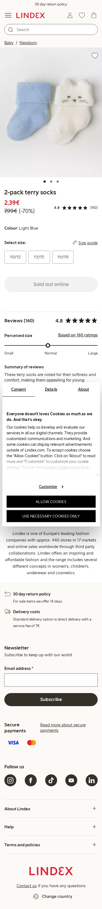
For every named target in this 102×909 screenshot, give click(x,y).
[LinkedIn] (92, 780)
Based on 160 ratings (78, 335)
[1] (44, 181)
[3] (57, 181)
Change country (57, 896)
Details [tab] (51, 389)
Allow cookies (51, 501)
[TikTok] (51, 780)
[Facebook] (31, 780)
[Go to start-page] (30, 15)
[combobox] (51, 29)
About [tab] (83, 389)
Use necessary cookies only (51, 516)
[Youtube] (71, 780)
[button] (51, 112)
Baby (9, 42)
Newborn (28, 42)
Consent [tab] (18, 389)
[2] (51, 181)
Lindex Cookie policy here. (66, 467)
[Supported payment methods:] (51, 743)
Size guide (88, 242)
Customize (48, 486)
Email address (18, 668)
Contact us (27, 885)
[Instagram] (10, 780)
